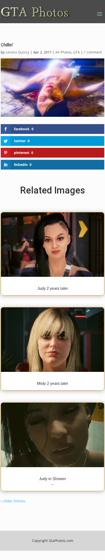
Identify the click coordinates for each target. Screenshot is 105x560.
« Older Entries (13, 501)
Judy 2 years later (52, 288)
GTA (76, 52)
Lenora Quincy (17, 52)
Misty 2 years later (52, 383)
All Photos (63, 52)
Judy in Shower (52, 479)
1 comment (93, 52)
